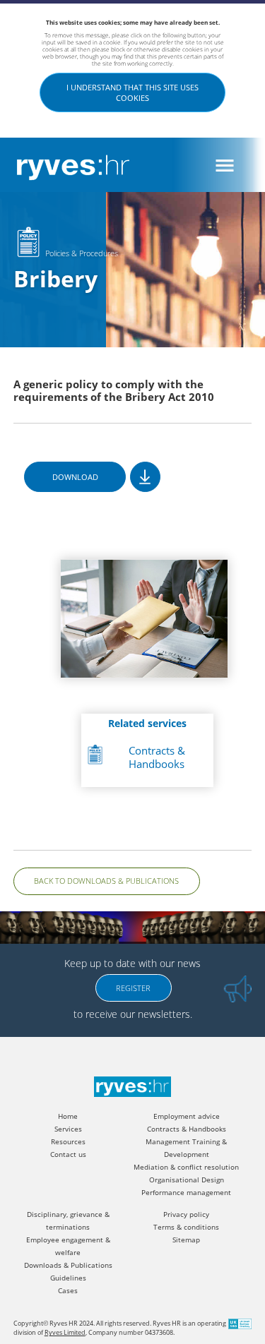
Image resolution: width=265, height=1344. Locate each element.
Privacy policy (186, 1214)
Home (68, 1116)
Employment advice (186, 1116)
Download (75, 477)
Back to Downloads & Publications (106, 880)
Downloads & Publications (68, 1265)
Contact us (68, 1154)
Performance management (186, 1192)
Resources (68, 1141)
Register (133, 988)
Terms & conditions (186, 1227)
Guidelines (68, 1278)
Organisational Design (186, 1179)
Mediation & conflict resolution (186, 1167)
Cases (68, 1290)
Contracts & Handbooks (157, 758)
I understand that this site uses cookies (132, 92)
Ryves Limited (65, 1332)
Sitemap (186, 1239)
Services (68, 1129)
